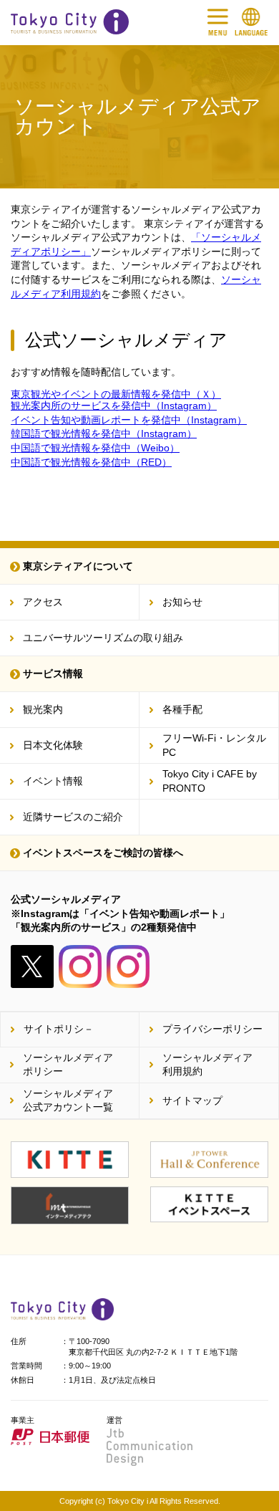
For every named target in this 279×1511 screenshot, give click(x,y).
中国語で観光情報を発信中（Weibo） (95, 448)
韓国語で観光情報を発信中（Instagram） (104, 433)
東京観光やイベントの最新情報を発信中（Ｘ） (116, 394)
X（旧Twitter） (32, 966)
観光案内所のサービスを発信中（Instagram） (114, 405)
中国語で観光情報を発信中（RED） (91, 462)
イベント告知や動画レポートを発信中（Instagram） (129, 420)
